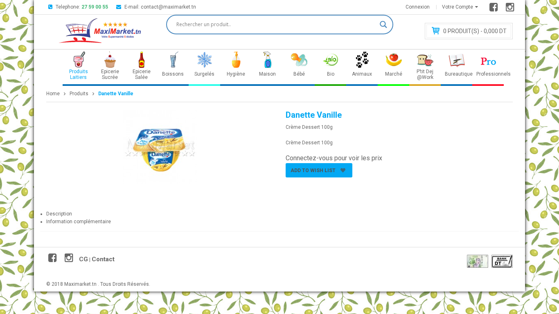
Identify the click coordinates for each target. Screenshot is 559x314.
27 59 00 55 (94, 7)
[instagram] (511, 9)
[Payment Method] (477, 261)
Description (59, 214)
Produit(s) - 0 (475, 31)
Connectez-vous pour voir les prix (334, 158)
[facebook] (495, 9)
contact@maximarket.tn (168, 7)
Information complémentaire (78, 221)
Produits (79, 93)
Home (53, 93)
